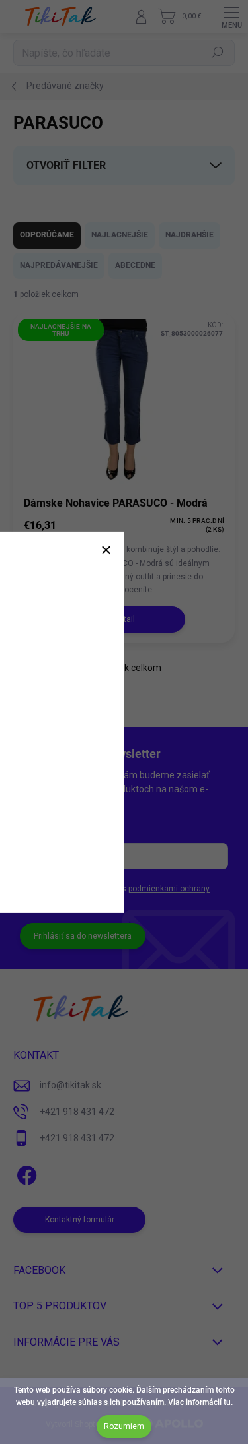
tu (227, 1402)
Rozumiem (124, 1426)
